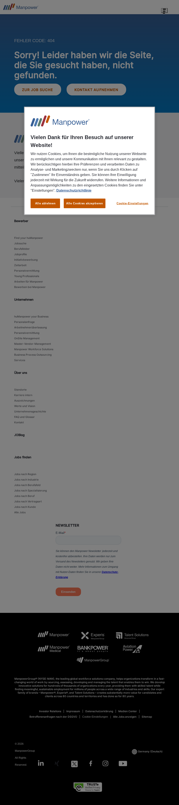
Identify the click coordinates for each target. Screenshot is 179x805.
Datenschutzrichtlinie (73, 190)
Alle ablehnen (45, 203)
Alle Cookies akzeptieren (84, 203)
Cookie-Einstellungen (132, 203)
